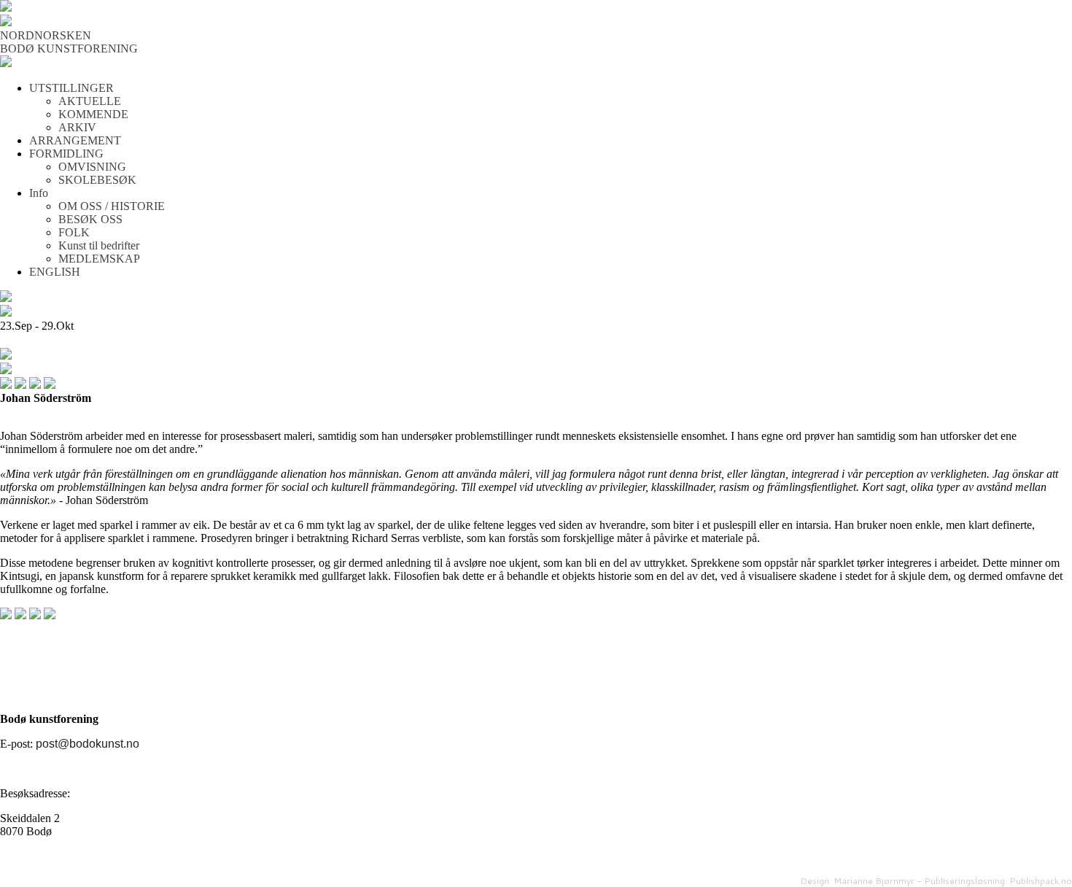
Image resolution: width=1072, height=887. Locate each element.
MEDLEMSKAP (99, 258)
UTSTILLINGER (71, 88)
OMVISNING (92, 166)
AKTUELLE (89, 101)
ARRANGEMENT (75, 140)
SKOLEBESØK (97, 180)
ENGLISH (54, 272)
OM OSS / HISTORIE (111, 206)
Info (38, 193)
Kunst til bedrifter (98, 245)
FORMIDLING (66, 153)
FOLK (74, 232)
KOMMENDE (93, 114)
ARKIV (77, 127)
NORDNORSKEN (45, 35)
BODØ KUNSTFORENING (69, 48)
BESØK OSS (90, 219)
